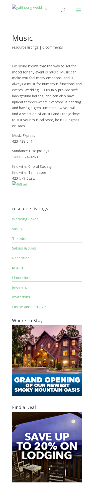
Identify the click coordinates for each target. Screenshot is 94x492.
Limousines (21, 277)
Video (17, 228)
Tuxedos (19, 238)
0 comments (52, 47)
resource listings (25, 47)
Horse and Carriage (29, 306)
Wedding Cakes (25, 218)
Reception (21, 257)
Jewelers (19, 287)
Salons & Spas (24, 248)
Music (18, 267)
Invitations (21, 296)
